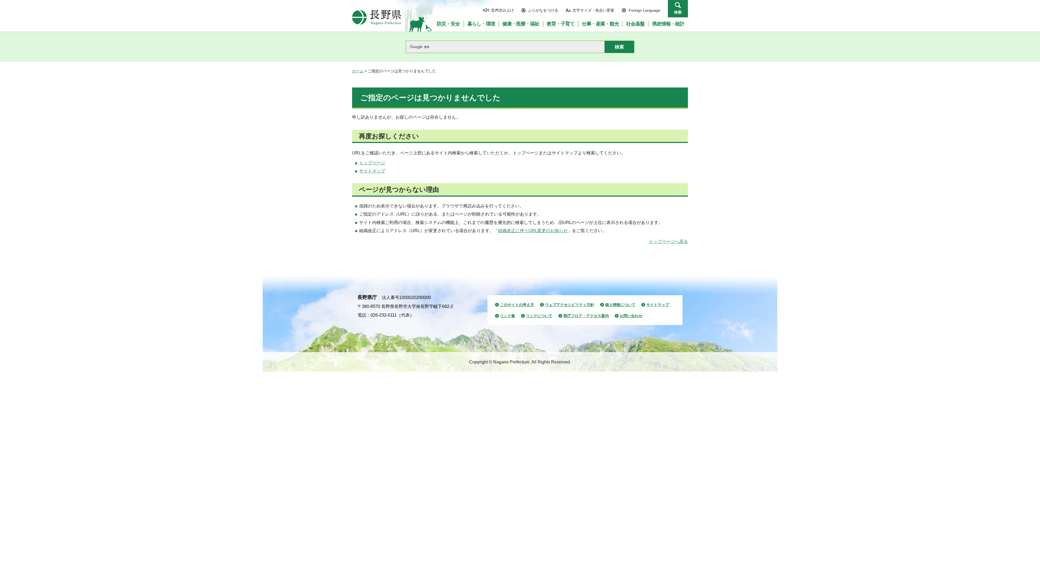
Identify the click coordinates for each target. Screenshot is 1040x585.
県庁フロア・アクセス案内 (586, 316)
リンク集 (507, 316)
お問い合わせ (631, 316)
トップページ (372, 163)
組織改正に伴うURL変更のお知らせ (533, 230)
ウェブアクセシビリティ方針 (569, 305)
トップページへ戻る (668, 241)
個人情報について (620, 305)
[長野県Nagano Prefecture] (376, 17)
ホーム (357, 71)
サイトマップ (372, 171)
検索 (678, 12)
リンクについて (539, 316)
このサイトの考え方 (517, 305)
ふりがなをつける (543, 10)
